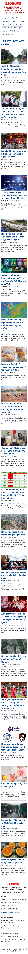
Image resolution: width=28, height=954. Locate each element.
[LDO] (14, 57)
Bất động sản (18, 28)
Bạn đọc (11, 24)
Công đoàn (19, 24)
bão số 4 (7, 334)
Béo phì (3, 375)
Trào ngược (4, 792)
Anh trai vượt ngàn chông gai (17, 628)
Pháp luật (21, 21)
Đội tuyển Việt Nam (7, 714)
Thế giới (12, 31)
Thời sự (4, 24)
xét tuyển (17, 125)
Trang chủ (5, 18)
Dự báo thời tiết (6, 832)
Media (18, 18)
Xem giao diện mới (8, 34)
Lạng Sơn (4, 80)
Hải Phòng (4, 245)
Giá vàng (3, 162)
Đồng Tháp (4, 418)
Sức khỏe (5, 31)
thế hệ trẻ (21, 465)
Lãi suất (3, 504)
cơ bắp (23, 872)
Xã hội (12, 18)
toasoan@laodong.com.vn (13, 912)
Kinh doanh (13, 21)
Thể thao (5, 21)
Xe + (18, 31)
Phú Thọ (4, 584)
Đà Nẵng (3, 290)
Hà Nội (3, 540)
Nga (12, 670)
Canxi (3, 868)
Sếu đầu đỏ (15, 418)
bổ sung (15, 206)
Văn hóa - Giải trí (7, 28)
